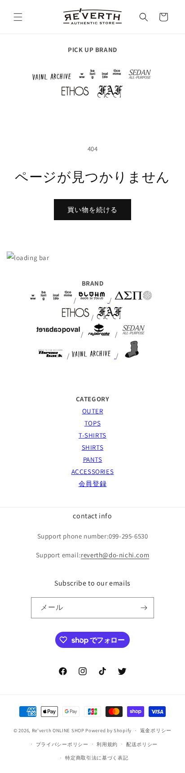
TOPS (92, 423)
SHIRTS (93, 447)
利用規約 (107, 744)
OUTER (92, 411)
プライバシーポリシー (62, 744)
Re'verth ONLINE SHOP (58, 730)
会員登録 (92, 483)
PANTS (92, 459)
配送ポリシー (142, 744)
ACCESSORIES (92, 471)
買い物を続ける (92, 209)
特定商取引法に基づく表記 (96, 758)
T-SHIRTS (92, 435)
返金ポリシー (156, 730)
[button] (18, 17)
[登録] (144, 607)
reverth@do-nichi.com (115, 555)
